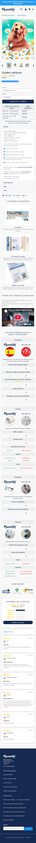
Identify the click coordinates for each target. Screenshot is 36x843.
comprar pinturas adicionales (24, 167)
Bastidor (4, 94)
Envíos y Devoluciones (9, 778)
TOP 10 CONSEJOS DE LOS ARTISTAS (14, 807)
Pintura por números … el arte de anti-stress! (16, 799)
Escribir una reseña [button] (18, 622)
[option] (9, 66)
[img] (6, 638)
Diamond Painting (8, 820)
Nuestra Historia (8, 774)
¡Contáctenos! (7, 782)
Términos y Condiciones (10, 787)
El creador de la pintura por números (14, 811)
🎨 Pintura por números (8, 15)
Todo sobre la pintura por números (13, 803)
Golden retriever (21, 15)
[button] (5, 76)
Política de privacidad (9, 791)
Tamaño (4, 87)
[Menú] (33, 9)
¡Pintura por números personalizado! (14, 816)
